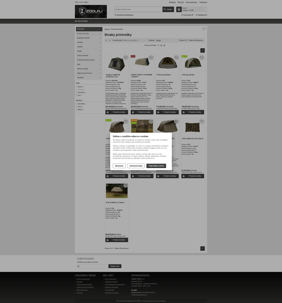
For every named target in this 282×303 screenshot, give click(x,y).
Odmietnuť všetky (136, 166)
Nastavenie (119, 166)
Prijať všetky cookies (156, 166)
